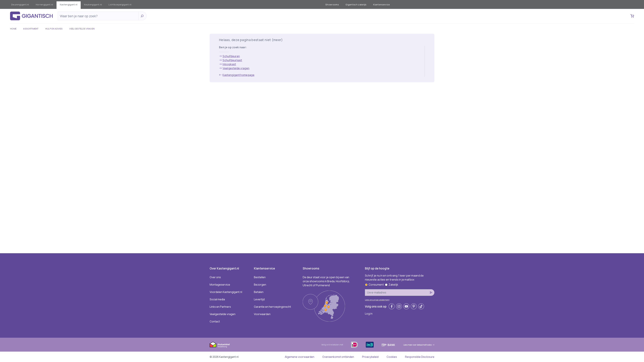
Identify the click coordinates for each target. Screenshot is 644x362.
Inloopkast (229, 64)
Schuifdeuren (231, 56)
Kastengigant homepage (238, 75)
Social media (217, 299)
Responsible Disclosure (419, 357)
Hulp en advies (54, 28)
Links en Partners (220, 307)
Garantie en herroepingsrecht (272, 307)
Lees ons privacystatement (377, 299)
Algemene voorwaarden (299, 357)
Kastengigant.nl (68, 4)
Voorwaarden (262, 314)
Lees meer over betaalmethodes (417, 344)
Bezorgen (260, 284)
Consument (376, 284)
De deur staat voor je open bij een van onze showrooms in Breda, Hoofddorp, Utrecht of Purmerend (326, 281)
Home (13, 28)
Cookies (392, 357)
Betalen (258, 292)
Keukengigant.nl (93, 4)
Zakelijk (393, 284)
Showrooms (332, 4)
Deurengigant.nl (20, 4)
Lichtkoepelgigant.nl (120, 4)
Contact (215, 321)
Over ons (215, 277)
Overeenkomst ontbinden (338, 357)
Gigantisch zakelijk (355, 4)
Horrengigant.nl (44, 4)
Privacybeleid (370, 357)
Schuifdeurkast (232, 60)
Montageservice (220, 284)
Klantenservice (381, 4)
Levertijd (259, 299)
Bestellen (260, 277)
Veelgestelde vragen (82, 28)
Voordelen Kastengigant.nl (226, 292)
